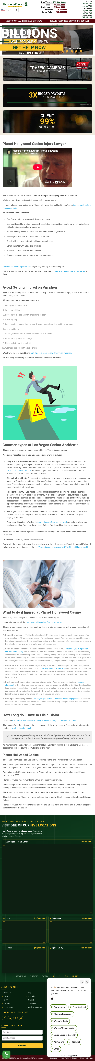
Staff (6, 1000)
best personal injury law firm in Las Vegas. (44, 622)
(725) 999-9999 (39, 948)
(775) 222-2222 (39, 918)
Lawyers (7, 996)
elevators (28, 470)
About (9, 21)
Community (8, 1007)
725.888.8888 (61, 12)
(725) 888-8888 (86, 948)
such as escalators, (15, 470)
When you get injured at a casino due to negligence (56, 699)
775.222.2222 (59, 5)
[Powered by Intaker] (74, 1056)
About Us (7, 993)
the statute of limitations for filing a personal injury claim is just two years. (44, 720)
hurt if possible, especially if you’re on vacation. (51, 353)
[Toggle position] (82, 982)
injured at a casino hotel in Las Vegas (68, 271)
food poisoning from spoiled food (52, 522)
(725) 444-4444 (86, 918)
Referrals (31, 996)
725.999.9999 (61, 10)
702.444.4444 (59, 2)
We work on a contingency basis (17, 266)
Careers (7, 1003)
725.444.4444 (59, 7)
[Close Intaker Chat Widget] (87, 982)
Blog (29, 993)
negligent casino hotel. (21, 728)
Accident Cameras (35, 1007)
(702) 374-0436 (86, 842)
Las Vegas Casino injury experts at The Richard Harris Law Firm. (63, 547)
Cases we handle (37, 22)
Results (53, 21)
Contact (31, 1000)
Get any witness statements (54, 668)
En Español (32, 1003)
